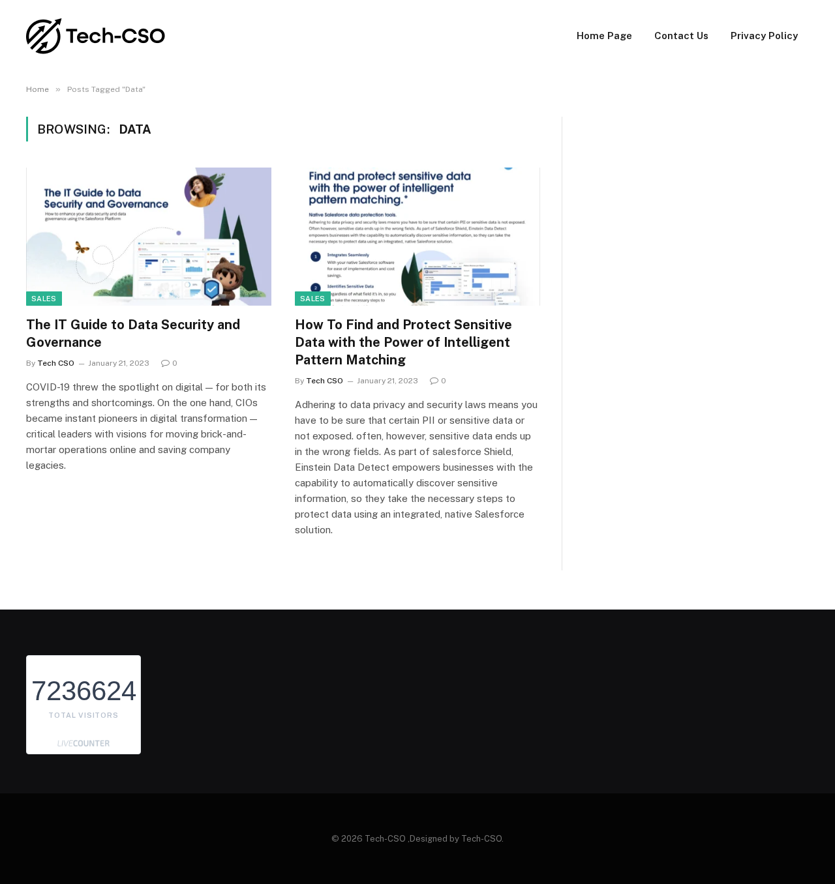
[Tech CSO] (96, 36)
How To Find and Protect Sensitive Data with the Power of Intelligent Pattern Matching (403, 342)
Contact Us (681, 35)
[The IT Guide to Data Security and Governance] (148, 237)
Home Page (604, 35)
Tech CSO (55, 363)
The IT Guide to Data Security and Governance (133, 333)
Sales (44, 298)
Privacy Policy (764, 35)
